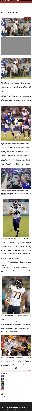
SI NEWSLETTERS (7, 0)
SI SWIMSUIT (3, 0)
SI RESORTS (13, 0)
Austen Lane (27, 99)
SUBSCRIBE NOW (19, 0)
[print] (4, 396)
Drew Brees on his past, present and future (9, 265)
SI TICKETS (10, 0)
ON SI (1, 0)
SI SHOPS (16, 0)
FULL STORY (23, 93)
